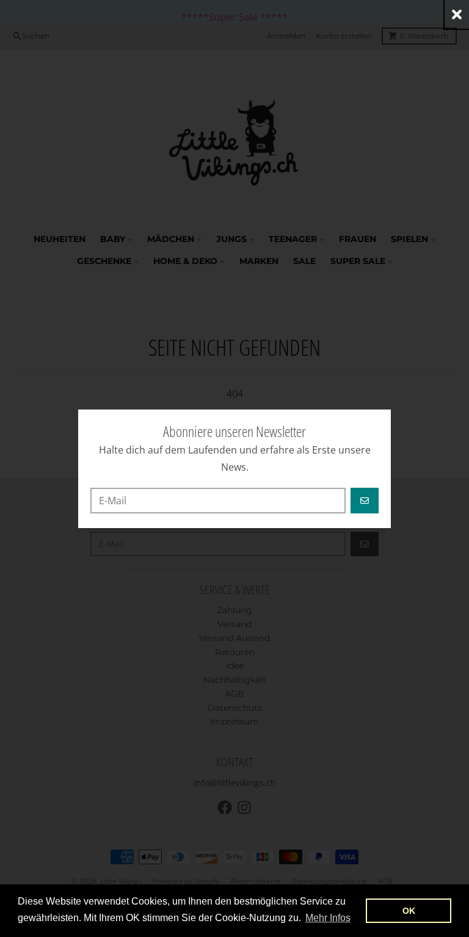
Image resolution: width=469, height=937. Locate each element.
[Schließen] (457, 14)
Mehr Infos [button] (328, 918)
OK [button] (408, 911)
